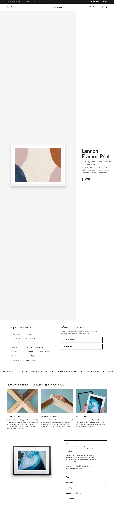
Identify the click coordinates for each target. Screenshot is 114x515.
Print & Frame (69, 340)
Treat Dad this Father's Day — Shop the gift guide (21, 1)
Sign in (105, 1)
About (91, 7)
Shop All (10, 7)
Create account (94, 1)
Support (100, 7)
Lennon (28, 343)
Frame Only (68, 346)
